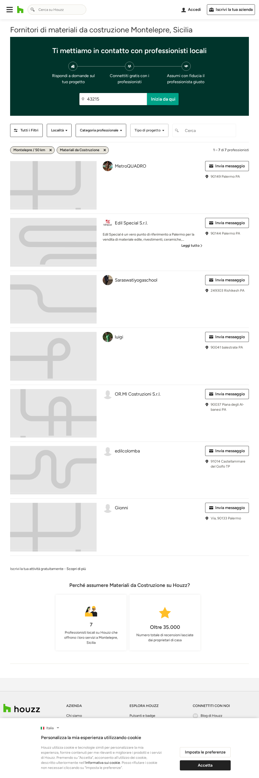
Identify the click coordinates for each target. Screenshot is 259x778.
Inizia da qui (163, 99)
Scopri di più (76, 569)
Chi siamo (74, 716)
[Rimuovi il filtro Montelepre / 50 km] (50, 150)
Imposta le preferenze (205, 752)
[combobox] (57, 10)
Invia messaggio (230, 166)
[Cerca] (33, 10)
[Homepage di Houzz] (20, 9)
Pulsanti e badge (142, 716)
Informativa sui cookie (102, 763)
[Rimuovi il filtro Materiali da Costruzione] (104, 150)
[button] (9, 9)
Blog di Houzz (211, 716)
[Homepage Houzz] (21, 708)
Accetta (205, 765)
